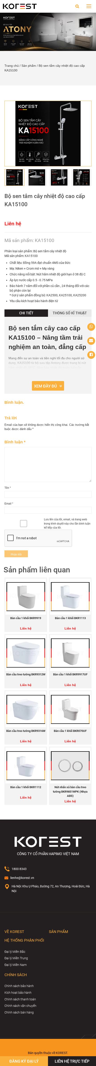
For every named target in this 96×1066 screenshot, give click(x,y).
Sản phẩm (28, 65)
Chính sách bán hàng (19, 1012)
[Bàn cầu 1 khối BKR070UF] (70, 709)
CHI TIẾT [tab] (26, 313)
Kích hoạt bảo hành (17, 992)
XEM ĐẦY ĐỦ (45, 386)
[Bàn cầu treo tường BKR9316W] (25, 709)
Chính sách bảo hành (19, 986)
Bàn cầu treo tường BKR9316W (25, 731)
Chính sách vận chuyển (20, 1005)
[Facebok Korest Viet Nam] (91, 355)
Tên (7, 487)
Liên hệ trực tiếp (72, 1061)
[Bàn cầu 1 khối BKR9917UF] (70, 653)
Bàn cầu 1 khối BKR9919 (25, 618)
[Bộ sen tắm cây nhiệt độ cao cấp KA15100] (48, 133)
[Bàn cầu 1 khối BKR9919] (25, 597)
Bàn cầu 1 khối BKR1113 (70, 618)
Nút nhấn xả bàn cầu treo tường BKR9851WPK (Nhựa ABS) (70, 791)
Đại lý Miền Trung (16, 958)
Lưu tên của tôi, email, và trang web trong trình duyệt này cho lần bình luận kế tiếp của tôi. (67, 523)
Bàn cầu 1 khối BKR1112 (25, 787)
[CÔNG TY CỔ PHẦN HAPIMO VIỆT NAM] (20, 6)
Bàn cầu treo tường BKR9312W (25, 674)
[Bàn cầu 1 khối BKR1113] (70, 597)
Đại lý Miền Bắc (14, 951)
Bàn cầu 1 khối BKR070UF (70, 731)
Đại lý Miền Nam (15, 965)
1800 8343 (19, 869)
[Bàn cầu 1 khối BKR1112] (25, 765)
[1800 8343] (91, 327)
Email (8, 503)
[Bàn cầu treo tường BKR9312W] (25, 653)
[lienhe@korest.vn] (91, 341)
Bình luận (14, 442)
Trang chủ (11, 65)
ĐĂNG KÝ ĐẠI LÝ (24, 1061)
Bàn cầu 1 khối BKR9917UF (70, 674)
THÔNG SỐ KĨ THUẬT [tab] (70, 313)
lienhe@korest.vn (22, 878)
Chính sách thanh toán (20, 999)
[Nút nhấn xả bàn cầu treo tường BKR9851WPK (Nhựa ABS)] (70, 765)
